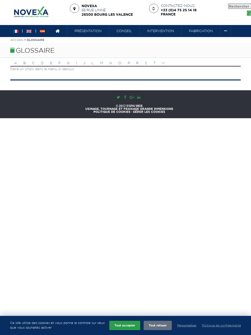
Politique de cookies (111, 111)
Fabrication (201, 31)
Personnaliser (187, 325)
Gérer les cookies (149, 111)
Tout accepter (124, 325)
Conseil (124, 31)
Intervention (160, 31)
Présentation (88, 31)
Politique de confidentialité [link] (221, 325)
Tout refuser (158, 325)
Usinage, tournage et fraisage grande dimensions (129, 108)
